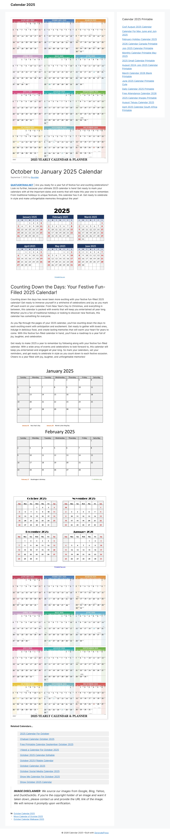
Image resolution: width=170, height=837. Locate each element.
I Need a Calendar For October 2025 (39, 749)
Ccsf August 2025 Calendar (137, 26)
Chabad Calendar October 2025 (37, 739)
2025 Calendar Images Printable (139, 98)
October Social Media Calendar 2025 (40, 771)
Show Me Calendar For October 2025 (40, 776)
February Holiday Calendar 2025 (139, 39)
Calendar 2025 (23, 5)
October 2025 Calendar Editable (37, 755)
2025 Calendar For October (34, 733)
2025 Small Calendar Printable (138, 60)
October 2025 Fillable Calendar (36, 760)
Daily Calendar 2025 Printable (138, 89)
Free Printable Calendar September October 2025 (46, 744)
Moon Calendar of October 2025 (28, 816)
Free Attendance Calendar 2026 (139, 93)
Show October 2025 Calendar (36, 782)
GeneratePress (101, 832)
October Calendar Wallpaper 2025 (29, 819)
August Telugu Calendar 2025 (138, 102)
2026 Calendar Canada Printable (139, 43)
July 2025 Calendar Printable (137, 48)
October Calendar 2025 (32, 766)
